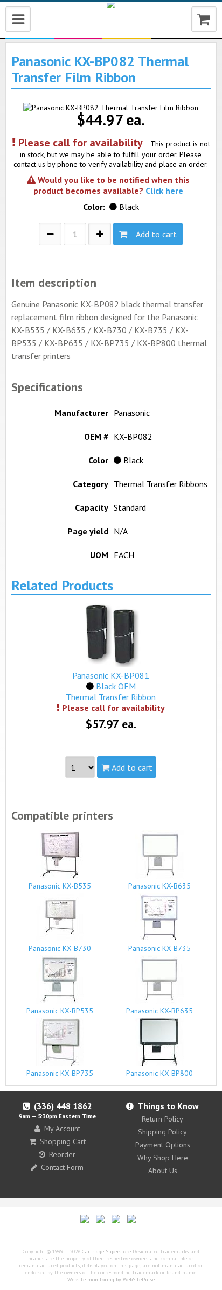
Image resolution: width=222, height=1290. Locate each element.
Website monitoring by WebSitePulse (111, 1279)
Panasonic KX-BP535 (59, 1011)
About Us (162, 1170)
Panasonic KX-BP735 (59, 1073)
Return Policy (162, 1119)
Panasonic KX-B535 (60, 886)
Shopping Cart (63, 1141)
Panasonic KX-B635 (159, 886)
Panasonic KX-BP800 (159, 1073)
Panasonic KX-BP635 (159, 1011)
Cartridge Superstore (106, 1251)
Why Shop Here (162, 1157)
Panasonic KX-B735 (159, 948)
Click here (164, 190)
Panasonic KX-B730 (60, 948)
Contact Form (62, 1167)
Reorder (62, 1154)
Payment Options (162, 1145)
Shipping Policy (162, 1132)
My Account (62, 1128)
